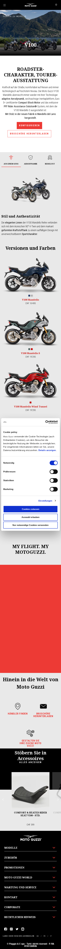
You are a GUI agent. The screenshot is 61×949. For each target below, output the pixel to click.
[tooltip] (29, 295)
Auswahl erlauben (30, 517)
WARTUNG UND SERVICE (20, 887)
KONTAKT (10, 897)
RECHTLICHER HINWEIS (20, 917)
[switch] (54, 471)
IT (51, 936)
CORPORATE (12, 907)
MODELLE (10, 847)
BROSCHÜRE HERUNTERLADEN (29, 133)
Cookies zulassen (30, 509)
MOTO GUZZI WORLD (18, 877)
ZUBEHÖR (10, 857)
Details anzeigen (47, 450)
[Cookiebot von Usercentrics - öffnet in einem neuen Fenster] (45, 422)
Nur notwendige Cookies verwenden (30, 525)
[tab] (11, 160)
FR (44, 936)
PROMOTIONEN (14, 867)
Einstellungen (45, 501)
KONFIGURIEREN (29, 125)
